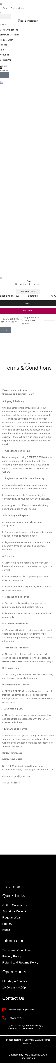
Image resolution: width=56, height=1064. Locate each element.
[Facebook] (6, 886)
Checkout (28, 311)
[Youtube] (18, 886)
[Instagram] (14, 886)
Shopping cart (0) (9, 295)
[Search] (5, 16)
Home (27, 363)
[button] (4, 75)
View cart (28, 303)
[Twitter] (10, 886)
